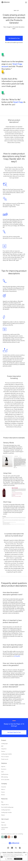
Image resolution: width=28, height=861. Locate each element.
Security (4, 852)
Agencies (3, 766)
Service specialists (5, 779)
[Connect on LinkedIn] (12, 848)
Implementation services (4, 828)
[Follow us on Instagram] (8, 848)
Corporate (3, 786)
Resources (4, 799)
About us (3, 789)
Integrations (4, 748)
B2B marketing (4, 777)
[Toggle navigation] (26, 2)
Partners (3, 794)
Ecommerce (3, 769)
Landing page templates (6, 754)
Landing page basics (5, 809)
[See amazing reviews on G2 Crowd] (20, 848)
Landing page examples (6, 812)
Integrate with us (5, 804)
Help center (3, 825)
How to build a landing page (7, 807)
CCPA (24, 852)
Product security (4, 759)
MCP (2, 746)
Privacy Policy (10, 852)
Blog (2, 802)
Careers (3, 792)
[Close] (25, 854)
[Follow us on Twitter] (16, 848)
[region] (14, 857)
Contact (3, 822)
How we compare (5, 756)
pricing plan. (17, 656)
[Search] (24, 2)
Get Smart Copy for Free (14, 732)
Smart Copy (18, 102)
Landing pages (4, 743)
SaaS (2, 771)
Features (3, 751)
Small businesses (4, 774)
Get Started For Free (14, 38)
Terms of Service (18, 852)
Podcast (3, 815)
